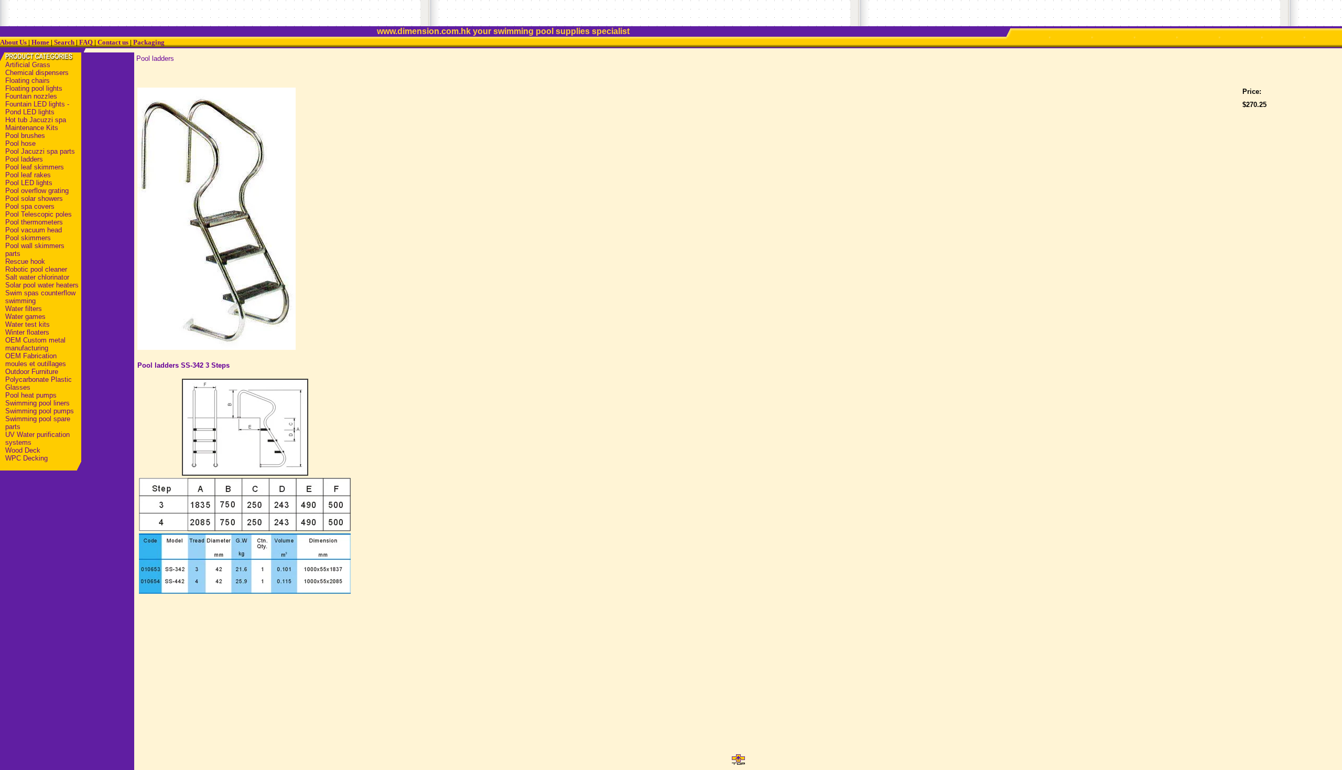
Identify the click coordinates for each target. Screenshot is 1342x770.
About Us (13, 42)
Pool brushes (25, 136)
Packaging (149, 42)
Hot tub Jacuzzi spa (35, 120)
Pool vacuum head (33, 230)
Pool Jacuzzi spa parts (40, 151)
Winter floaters (27, 332)
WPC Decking (26, 458)
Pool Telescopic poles (38, 214)
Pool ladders (24, 159)
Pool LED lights (28, 183)
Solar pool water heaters (42, 285)
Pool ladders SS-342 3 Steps (183, 365)
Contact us (113, 42)
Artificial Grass (27, 65)
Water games (25, 316)
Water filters (23, 309)
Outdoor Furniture (31, 372)
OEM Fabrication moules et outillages (35, 360)
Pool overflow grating (37, 191)
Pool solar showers (34, 198)
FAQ (86, 42)
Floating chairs (27, 80)
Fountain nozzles (31, 96)
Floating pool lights (33, 88)
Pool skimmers (28, 238)
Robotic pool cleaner (36, 269)
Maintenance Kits (31, 128)
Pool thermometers (34, 222)
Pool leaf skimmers (34, 167)
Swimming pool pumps (39, 411)
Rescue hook (25, 261)
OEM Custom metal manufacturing (35, 344)
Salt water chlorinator (37, 277)
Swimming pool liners (37, 403)
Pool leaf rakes (28, 175)
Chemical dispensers (37, 73)
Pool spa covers (30, 206)
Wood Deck (22, 450)
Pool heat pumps (31, 395)
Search (64, 42)
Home (40, 42)
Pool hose (20, 143)
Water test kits (27, 324)
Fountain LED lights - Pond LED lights (37, 108)
